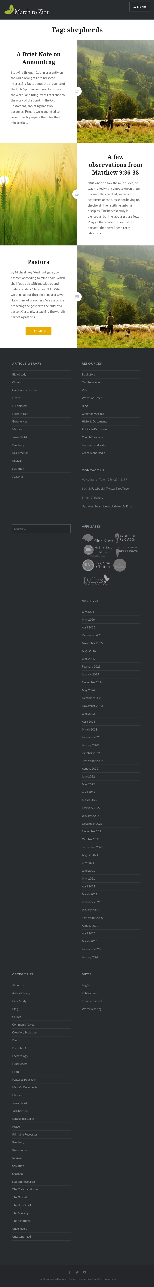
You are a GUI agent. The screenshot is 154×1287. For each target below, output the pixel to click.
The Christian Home (25, 1189)
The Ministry (20, 1213)
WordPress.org (91, 1009)
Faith (15, 1071)
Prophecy (18, 445)
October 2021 (91, 839)
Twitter (111, 488)
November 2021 (92, 831)
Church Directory (93, 437)
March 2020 (89, 941)
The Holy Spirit (21, 1205)
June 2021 (88, 870)
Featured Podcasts (93, 445)
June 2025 (88, 658)
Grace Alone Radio (93, 452)
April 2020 (88, 933)
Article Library (21, 993)
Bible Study (19, 374)
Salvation (18, 468)
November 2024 (92, 682)
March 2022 (89, 800)
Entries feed (89, 993)
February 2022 (91, 807)
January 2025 (90, 674)
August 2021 (90, 855)
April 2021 (88, 886)
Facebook (97, 488)
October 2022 (91, 753)
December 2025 (92, 635)
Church (16, 382)
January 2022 (90, 815)
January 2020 (90, 957)
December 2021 (92, 823)
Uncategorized (21, 1236)
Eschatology (20, 413)
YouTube (123, 488)
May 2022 (88, 784)
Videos (86, 390)
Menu (141, 6)
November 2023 (92, 705)
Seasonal (17, 476)
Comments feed (92, 1001)
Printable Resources (94, 429)
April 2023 (88, 721)
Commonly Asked (93, 413)
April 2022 (88, 792)
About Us (18, 985)
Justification (20, 1111)
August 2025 (90, 651)
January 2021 (90, 909)
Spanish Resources (23, 1181)
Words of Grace (92, 398)
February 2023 (91, 737)
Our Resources (91, 382)
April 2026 (88, 627)
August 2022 (90, 768)
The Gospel (19, 1197)
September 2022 (92, 760)
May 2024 (88, 690)
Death (16, 398)
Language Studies (23, 1118)
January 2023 (90, 745)
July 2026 (88, 611)
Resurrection (20, 452)
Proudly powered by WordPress (56, 1279)
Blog (85, 405)
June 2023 (88, 713)
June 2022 (88, 776)
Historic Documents (94, 421)
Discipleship (19, 405)
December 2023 (92, 698)
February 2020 (91, 949)
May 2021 (88, 878)
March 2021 (89, 894)
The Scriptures (21, 1220)
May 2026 (88, 619)
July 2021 (88, 863)
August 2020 (90, 925)
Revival (17, 460)
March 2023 (89, 729)
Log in (86, 985)
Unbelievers (19, 1228)
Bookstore (88, 374)
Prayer (16, 1126)
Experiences (19, 421)
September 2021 (92, 847)
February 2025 (91, 666)
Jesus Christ (19, 437)
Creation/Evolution (24, 390)
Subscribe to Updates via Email (114, 506)
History (17, 429)
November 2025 (92, 643)
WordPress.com (106, 1279)
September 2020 (92, 917)
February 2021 (91, 902)
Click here (97, 497)
